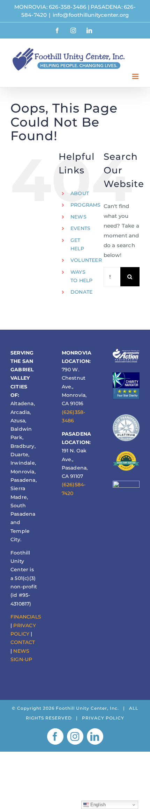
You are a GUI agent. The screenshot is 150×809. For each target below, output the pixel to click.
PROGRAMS (85, 205)
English (97, 804)
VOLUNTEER (86, 260)
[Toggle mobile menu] (136, 76)
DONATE (81, 292)
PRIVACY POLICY (103, 718)
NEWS (78, 217)
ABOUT (79, 193)
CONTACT (22, 642)
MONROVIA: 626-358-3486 (50, 6)
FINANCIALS (25, 617)
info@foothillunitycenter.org (91, 15)
